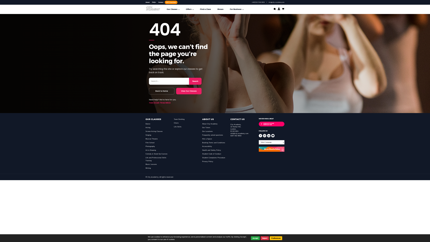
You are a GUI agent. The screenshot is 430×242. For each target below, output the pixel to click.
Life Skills (178, 127)
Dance (148, 124)
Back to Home (161, 91)
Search (195, 81)
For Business (235, 9)
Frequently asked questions (212, 135)
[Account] (278, 9)
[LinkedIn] (268, 135)
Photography (150, 146)
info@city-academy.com (239, 133)
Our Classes (172, 9)
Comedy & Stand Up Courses (157, 154)
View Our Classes (189, 91)
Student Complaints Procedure (213, 158)
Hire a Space (207, 139)
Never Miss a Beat (266, 119)
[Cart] (283, 9)
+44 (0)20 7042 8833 (160, 102)
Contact (160, 2)
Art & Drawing (151, 150)
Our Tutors (206, 127)
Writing (148, 168)
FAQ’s (154, 2)
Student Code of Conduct (211, 154)
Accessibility (207, 146)
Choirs (176, 123)
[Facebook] (260, 135)
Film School (150, 143)
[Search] (274, 9)
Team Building (179, 119)
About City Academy (210, 124)
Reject (264, 238)
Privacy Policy (207, 161)
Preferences (276, 238)
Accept (255, 238)
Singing (148, 135)
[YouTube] (273, 135)
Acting (148, 127)
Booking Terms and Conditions (213, 143)
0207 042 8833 (235, 136)
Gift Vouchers (171, 2)
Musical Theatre (152, 139)
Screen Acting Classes (154, 131)
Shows (220, 9)
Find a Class (205, 9)
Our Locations (207, 131)
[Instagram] (264, 135)
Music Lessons (151, 164)
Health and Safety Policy (211, 150)
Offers (188, 9)
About (148, 2)
